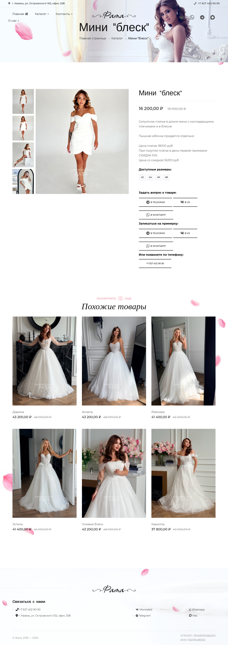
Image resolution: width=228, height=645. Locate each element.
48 (166, 177)
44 (150, 177)
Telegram (144, 615)
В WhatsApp (158, 215)
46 (158, 177)
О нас (12, 20)
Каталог (40, 14)
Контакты (63, 14)
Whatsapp (198, 609)
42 (142, 177)
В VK (187, 202)
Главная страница (92, 38)
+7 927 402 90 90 (209, 3)
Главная (18, 14)
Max (194, 615)
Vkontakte (145, 609)
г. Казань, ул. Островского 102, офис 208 (38, 3)
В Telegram (158, 202)
